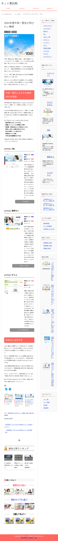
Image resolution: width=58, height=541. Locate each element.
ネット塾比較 (9, 3)
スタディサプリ (47, 25)
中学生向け (36, 8)
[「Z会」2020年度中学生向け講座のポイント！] (19, 396)
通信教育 (14, 32)
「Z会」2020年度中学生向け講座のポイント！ (19, 401)
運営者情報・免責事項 (27, 537)
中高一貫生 (29, 413)
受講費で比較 (47, 248)
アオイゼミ (46, 51)
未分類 (45, 405)
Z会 (44, 34)
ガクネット (46, 39)
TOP (7, 14)
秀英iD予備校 (47, 48)
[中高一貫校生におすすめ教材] (8, 396)
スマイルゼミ (47, 28)
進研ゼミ (45, 31)
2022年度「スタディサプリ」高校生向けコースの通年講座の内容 (52, 374)
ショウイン (46, 42)
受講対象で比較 (47, 245)
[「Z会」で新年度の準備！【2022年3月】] (29, 396)
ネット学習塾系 (47, 226)
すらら (45, 45)
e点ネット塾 (46, 37)
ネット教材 (7, 32)
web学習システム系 (48, 229)
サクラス (45, 54)
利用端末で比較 (47, 242)
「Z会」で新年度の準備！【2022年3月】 (29, 401)
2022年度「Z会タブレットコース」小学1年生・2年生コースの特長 (52, 320)
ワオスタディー (47, 56)
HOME (8, 8)
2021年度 (10, 413)
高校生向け (50, 8)
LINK (35, 537)
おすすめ (16, 413)
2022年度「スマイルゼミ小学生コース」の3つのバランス (52, 295)
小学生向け (22, 8)
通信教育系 (46, 223)
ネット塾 (46, 399)
